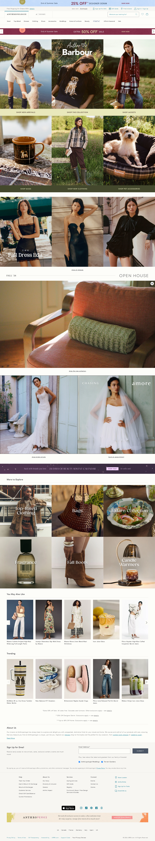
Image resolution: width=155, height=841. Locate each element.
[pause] (152, 283)
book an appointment (116, 457)
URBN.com (55, 837)
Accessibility (45, 837)
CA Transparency (33, 837)
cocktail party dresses (120, 735)
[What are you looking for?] (136, 14)
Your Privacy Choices (79, 837)
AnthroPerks (122, 782)
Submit (140, 751)
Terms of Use (22, 837)
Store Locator (122, 777)
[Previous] (2, 31)
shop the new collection (77, 371)
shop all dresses (77, 270)
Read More (11, 738)
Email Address (84, 747)
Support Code (65, 837)
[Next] (153, 31)
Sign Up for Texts (124, 786)
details (32, 9)
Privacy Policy (101, 768)
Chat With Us (122, 791)
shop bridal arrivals (39, 457)
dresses (67, 735)
